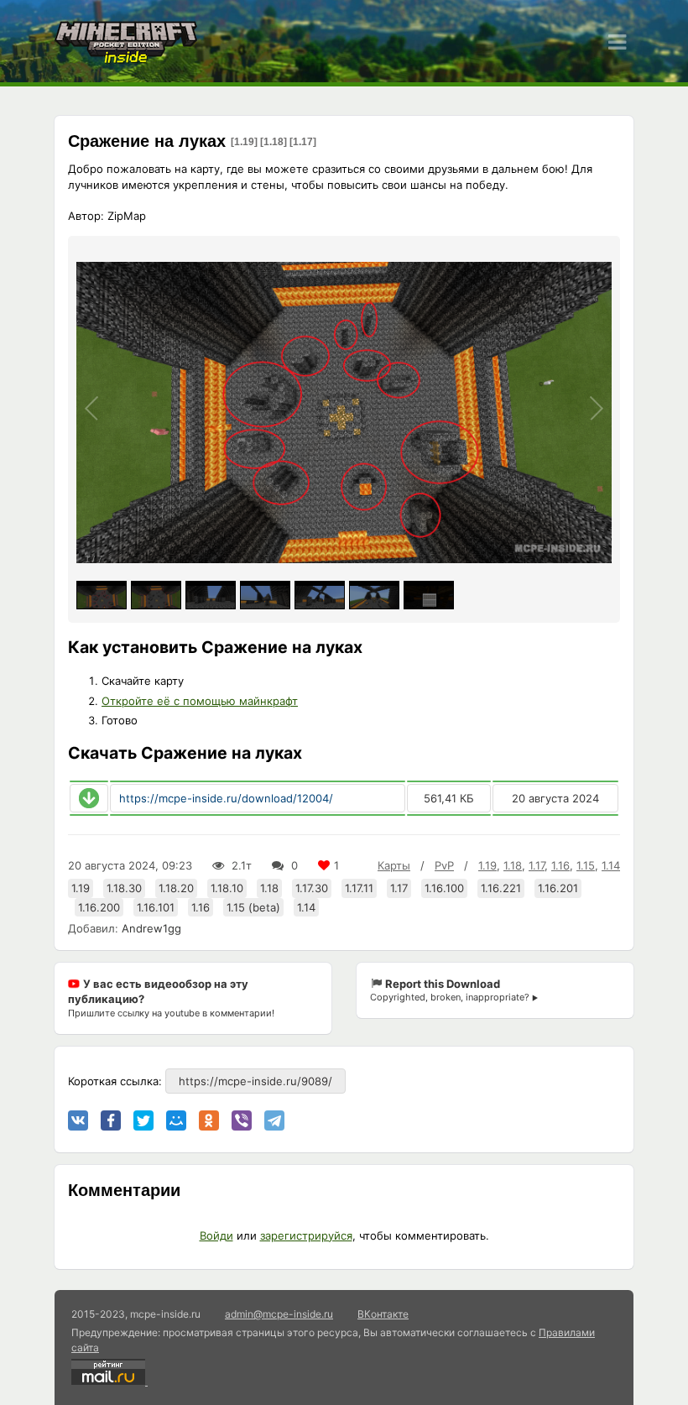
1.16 (560, 865)
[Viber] (242, 1120)
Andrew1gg (151, 928)
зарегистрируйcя (306, 1235)
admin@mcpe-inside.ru (279, 1314)
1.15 (585, 865)
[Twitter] (143, 1120)
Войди (216, 1235)
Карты (394, 865)
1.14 (611, 865)
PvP (444, 865)
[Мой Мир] (176, 1120)
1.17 (537, 865)
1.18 (512, 865)
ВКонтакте (383, 1314)
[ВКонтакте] (78, 1120)
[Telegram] (274, 1120)
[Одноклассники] (209, 1120)
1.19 (487, 865)
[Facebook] (111, 1120)
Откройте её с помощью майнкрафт (200, 701)
